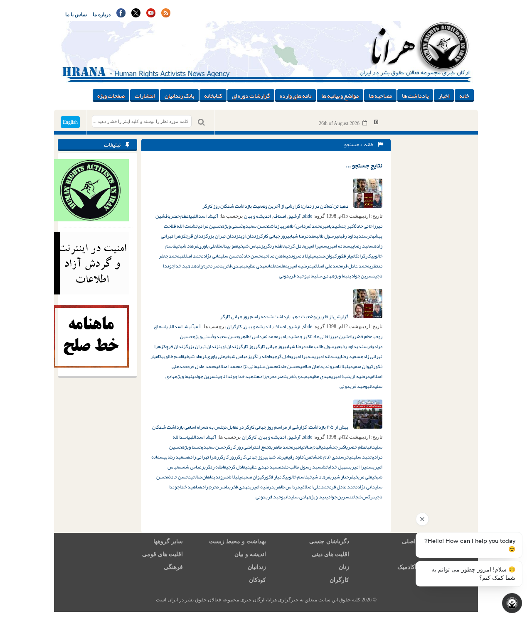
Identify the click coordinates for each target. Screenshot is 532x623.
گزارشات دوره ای (251, 95)
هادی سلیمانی (319, 276)
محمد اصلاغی (191, 256)
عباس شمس (190, 467)
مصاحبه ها (380, 95)
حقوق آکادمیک (414, 567)
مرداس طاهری (287, 487)
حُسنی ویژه (233, 226)
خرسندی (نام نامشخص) (326, 457)
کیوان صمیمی (324, 256)
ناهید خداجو (181, 266)
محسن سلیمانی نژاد (222, 256)
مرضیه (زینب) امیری (350, 376)
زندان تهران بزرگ (222, 236)
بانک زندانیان (179, 95)
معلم (283, 266)
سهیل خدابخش (336, 467)
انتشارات (145, 95)
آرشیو (294, 216)
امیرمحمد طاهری (286, 447)
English (70, 122)
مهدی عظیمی (255, 266)
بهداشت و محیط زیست (237, 541)
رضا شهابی (296, 236)
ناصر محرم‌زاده (208, 266)
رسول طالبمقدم (321, 236)
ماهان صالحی (275, 256)
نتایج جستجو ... (364, 165)
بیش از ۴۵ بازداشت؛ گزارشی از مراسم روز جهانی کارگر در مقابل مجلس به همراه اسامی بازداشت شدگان (250, 427)
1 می (197, 326)
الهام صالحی (311, 447)
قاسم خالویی (173, 356)
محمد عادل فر (356, 266)
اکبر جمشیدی (342, 226)
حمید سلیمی (360, 457)
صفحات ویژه (111, 95)
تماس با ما (76, 14)
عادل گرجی (295, 246)
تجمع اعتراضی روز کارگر (248, 447)
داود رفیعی (346, 236)
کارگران (364, 256)
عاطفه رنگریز (273, 246)
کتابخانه (213, 95)
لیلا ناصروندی (299, 256)
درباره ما (102, 14)
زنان (344, 567)
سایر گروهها (168, 541)
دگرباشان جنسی (329, 541)
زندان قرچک (194, 236)
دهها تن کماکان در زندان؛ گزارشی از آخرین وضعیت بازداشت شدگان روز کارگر (275, 206)
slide (307, 216)
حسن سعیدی (256, 226)
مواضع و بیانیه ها (340, 95)
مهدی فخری (233, 266)
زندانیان (257, 567)
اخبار (443, 95)
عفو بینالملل (227, 246)
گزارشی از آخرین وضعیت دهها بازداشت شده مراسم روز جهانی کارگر (284, 316)
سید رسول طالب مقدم (300, 467)
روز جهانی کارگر (272, 236)
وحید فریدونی (293, 276)
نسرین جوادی (362, 276)
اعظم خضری (179, 216)
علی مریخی (362, 477)
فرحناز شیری (341, 477)
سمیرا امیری (316, 246)
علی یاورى (207, 246)
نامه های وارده (295, 95)
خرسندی (364, 236)
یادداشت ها (415, 95)
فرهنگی (173, 567)
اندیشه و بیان (257, 216)
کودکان (257, 580)
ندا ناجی (225, 376)
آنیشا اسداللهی (204, 216)
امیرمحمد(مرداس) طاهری (306, 226)
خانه (464, 95)
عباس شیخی (249, 246)
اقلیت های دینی (330, 554)
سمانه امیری (339, 246)
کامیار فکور (347, 256)
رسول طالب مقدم (319, 346)
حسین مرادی (210, 226)
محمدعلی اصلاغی (327, 266)
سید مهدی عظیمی (262, 467)
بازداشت (275, 226)
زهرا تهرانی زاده (203, 457)
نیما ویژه (341, 276)
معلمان (273, 266)
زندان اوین (248, 236)
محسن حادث (253, 256)
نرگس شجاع (363, 497)
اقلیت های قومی (162, 554)
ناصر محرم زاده (272, 376)
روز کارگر (246, 346)
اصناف (279, 216)
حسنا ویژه (192, 447)
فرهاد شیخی (187, 246)
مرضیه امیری (300, 266)
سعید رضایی (362, 246)
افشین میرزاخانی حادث (331, 336)
